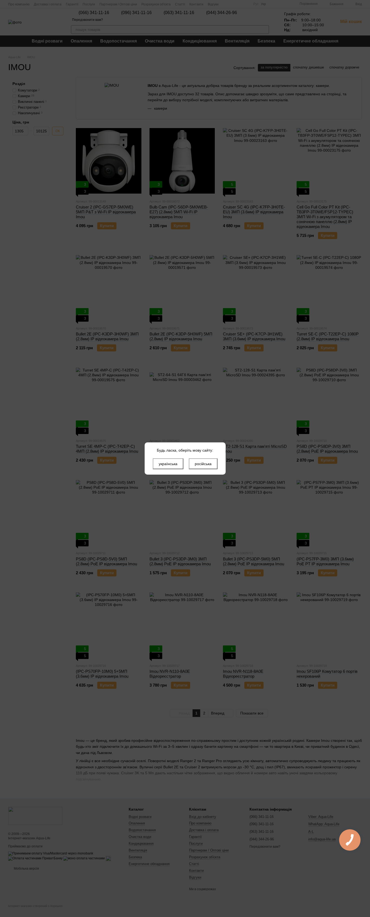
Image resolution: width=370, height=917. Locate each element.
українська (168, 464)
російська (203, 464)
